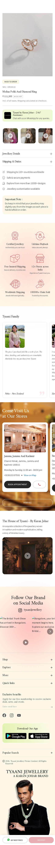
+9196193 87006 (12, 475)
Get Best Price (16, 840)
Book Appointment (17, 484)
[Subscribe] (51, 707)
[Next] (50, 631)
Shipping (21, 100)
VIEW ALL (27, 502)
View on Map (30, 475)
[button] (15, 631)
